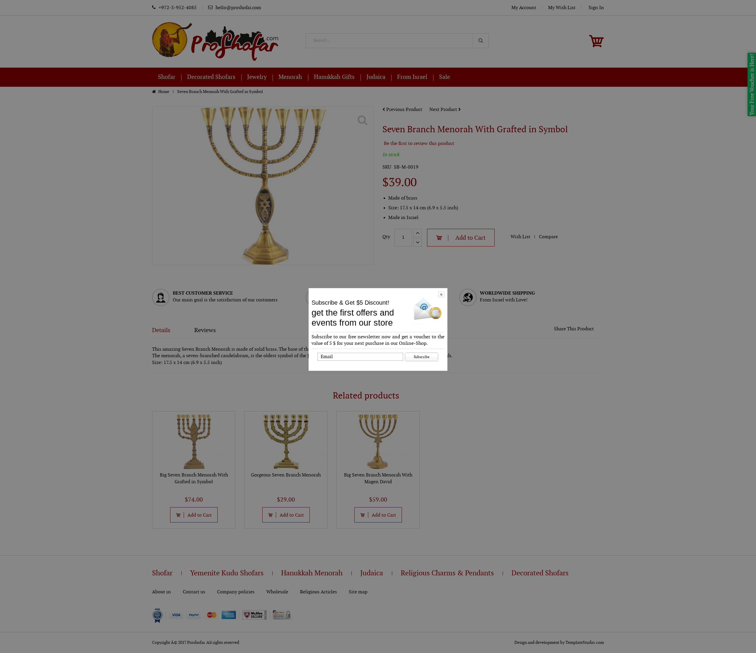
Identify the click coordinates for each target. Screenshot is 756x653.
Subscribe (421, 357)
